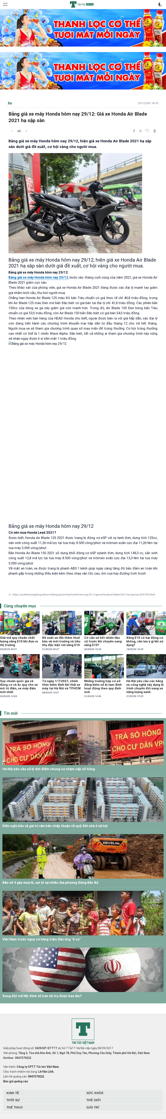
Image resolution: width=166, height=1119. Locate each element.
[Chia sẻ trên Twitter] (140, 131)
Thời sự (13, 1100)
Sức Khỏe (94, 1093)
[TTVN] (83, 1032)
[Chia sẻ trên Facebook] (134, 131)
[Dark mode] (160, 4)
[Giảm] (12, 131)
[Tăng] (26, 131)
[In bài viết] (154, 131)
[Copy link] (147, 131)
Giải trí (92, 1107)
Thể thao (14, 1107)
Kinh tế (12, 1093)
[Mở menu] (5, 4)
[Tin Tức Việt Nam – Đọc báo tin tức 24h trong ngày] (82, 4)
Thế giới (93, 1100)
